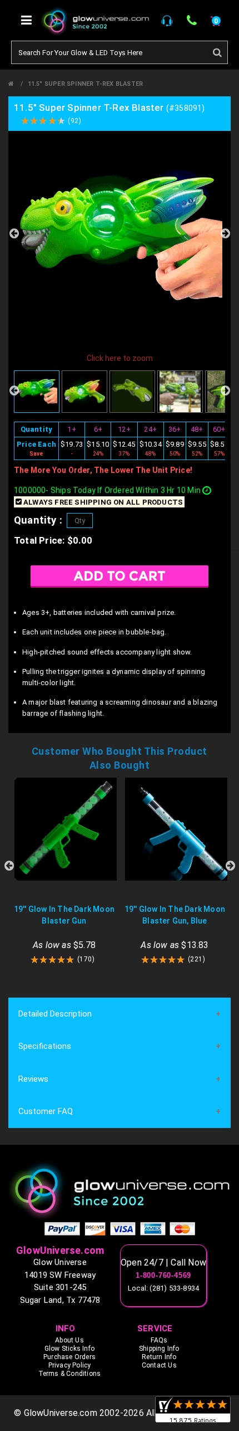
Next (225, 233)
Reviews (33, 1079)
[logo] (119, 1190)
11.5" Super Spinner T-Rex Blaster (85, 83)
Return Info (159, 1357)
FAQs (159, 1340)
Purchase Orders (69, 1357)
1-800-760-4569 (163, 1275)
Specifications (44, 1046)
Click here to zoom (120, 358)
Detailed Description (55, 1014)
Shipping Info (159, 1348)
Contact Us (159, 1365)
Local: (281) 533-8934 (163, 1288)
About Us (69, 1340)
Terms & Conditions (69, 1374)
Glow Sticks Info (69, 1348)
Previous (13, 233)
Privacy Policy (69, 1365)
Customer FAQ (45, 1111)
